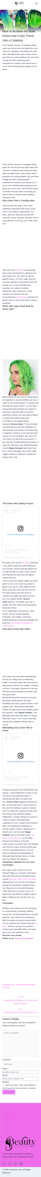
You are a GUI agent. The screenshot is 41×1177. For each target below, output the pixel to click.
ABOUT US (12, 1110)
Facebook (29, 938)
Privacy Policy (14, 1125)
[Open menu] (36, 3)
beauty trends (20, 297)
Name (5, 1069)
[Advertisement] (20, 96)
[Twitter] (10, 1163)
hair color (25, 563)
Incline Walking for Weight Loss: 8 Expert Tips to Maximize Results (20, 997)
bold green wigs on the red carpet (22, 879)
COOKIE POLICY (15, 1119)
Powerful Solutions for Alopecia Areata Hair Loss (20, 1009)
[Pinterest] (21, 1163)
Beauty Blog (13, 1113)
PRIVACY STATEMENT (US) (19, 1128)
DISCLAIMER (13, 1122)
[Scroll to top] (35, 1173)
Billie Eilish (19, 270)
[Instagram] (15, 1163)
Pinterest (19, 938)
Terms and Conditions (17, 1131)
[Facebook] (4, 1163)
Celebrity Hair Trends (11, 985)
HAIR (4, 27)
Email (5, 1075)
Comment (7, 1060)
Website (5, 1082)
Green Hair (26, 985)
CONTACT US (14, 1116)
